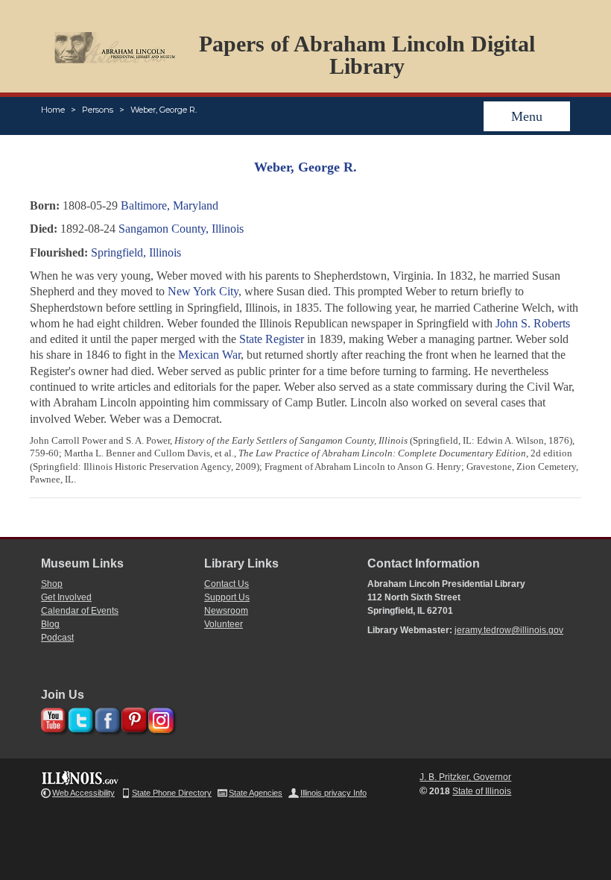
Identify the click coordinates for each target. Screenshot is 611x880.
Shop (52, 584)
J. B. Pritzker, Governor (465, 777)
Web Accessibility (83, 792)
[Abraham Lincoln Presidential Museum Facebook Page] (105, 718)
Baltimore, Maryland (169, 205)
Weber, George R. (163, 109)
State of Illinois (481, 791)
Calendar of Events (79, 611)
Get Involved (66, 597)
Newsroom (226, 611)
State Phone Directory (172, 792)
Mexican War (209, 354)
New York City (203, 291)
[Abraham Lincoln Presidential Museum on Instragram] (159, 718)
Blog (50, 624)
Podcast (57, 637)
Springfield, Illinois (136, 252)
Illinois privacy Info (333, 792)
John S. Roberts (533, 323)
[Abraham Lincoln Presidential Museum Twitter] (78, 718)
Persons (97, 109)
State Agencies (255, 792)
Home (53, 109)
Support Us (227, 597)
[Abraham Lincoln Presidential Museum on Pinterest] (132, 718)
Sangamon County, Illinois (181, 228)
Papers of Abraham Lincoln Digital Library (367, 54)
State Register (271, 339)
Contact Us (226, 584)
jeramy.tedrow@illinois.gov (509, 630)
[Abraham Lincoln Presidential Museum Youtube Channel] (52, 718)
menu (526, 116)
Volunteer (223, 624)
